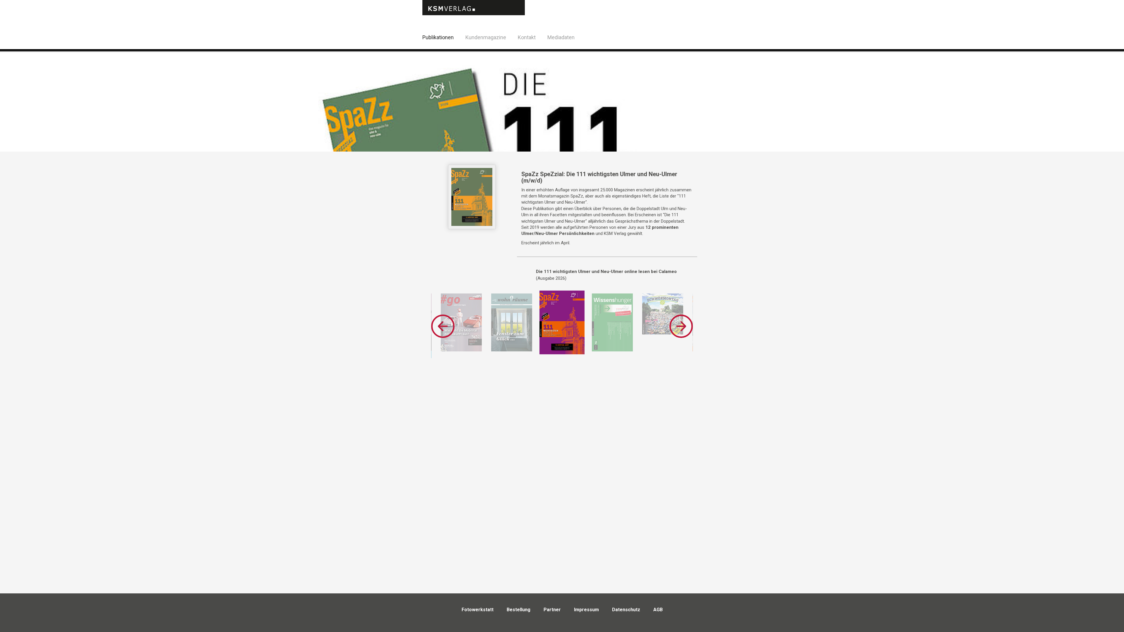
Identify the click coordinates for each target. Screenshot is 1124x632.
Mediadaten (561, 37)
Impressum (586, 609)
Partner (552, 609)
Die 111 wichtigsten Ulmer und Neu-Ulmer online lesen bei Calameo (606, 271)
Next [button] (681, 326)
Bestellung (518, 609)
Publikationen (438, 37)
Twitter (702, 45)
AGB (658, 609)
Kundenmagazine (485, 37)
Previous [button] (443, 326)
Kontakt (527, 37)
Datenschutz (626, 609)
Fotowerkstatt (478, 609)
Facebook (688, 36)
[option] (461, 322)
